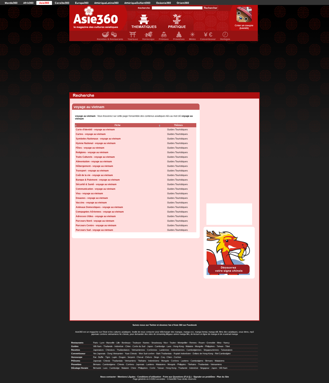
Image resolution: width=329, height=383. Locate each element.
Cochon (177, 357)
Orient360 (183, 3)
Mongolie (199, 346)
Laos (169, 346)
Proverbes (179, 39)
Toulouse (137, 343)
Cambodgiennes (194, 350)
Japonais (97, 361)
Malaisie (189, 346)
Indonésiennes (178, 350)
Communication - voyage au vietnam (95, 189)
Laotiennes (164, 350)
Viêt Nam (97, 346)
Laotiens (185, 361)
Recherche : (144, 8)
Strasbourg (156, 343)
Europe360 (82, 3)
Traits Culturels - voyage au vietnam (95, 157)
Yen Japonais (99, 353)
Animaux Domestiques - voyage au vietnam (99, 207)
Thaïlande (108, 346)
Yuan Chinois (131, 353)
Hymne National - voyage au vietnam (96, 143)
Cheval (140, 357)
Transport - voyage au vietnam (92, 170)
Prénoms (164, 39)
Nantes (146, 343)
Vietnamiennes (138, 350)
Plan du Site (223, 377)
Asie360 (44, 3)
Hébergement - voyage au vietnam (94, 166)
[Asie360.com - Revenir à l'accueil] (98, 18)
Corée (152, 368)
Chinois (106, 361)
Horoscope (148, 39)
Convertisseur (208, 39)
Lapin (114, 357)
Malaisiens (219, 361)
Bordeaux (126, 343)
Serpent (131, 357)
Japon (150, 346)
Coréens (175, 361)
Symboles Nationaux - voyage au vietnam (98, 138)
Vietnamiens (130, 361)
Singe (156, 357)
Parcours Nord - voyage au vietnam (95, 221)
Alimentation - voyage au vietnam (94, 161)
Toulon (173, 343)
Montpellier (183, 343)
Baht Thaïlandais (164, 353)
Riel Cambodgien (223, 353)
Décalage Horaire (79, 368)
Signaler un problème (204, 377)
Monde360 (11, 3)
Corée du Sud (139, 346)
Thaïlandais (117, 361)
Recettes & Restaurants (110, 39)
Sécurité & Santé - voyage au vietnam (96, 184)
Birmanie (97, 368)
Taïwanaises (226, 350)
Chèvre (148, 357)
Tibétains (142, 361)
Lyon (102, 343)
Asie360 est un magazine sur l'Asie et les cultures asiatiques (103, 332)
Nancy (227, 343)
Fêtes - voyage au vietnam (90, 148)
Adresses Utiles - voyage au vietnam (96, 216)
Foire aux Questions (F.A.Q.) (177, 377)
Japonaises (98, 350)
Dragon (122, 357)
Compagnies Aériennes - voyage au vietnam (100, 211)
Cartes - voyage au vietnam (91, 134)
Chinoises (110, 350)
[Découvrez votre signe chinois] (229, 274)
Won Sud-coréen (146, 353)
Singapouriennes (211, 350)
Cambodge (160, 346)
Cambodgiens (197, 361)
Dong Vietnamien (115, 353)
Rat (94, 357)
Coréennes (152, 350)
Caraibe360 (62, 3)
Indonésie (118, 346)
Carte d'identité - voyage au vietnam (95, 129)
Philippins (181, 364)
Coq (163, 357)
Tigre (107, 357)
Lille (118, 343)
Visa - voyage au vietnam (89, 193)
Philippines (210, 346)
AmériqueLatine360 (106, 3)
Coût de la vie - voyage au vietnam (94, 175)
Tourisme (133, 39)
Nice (166, 343)
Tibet (227, 346)
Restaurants (77, 343)
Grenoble (211, 343)
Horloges (225, 39)
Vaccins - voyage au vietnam (91, 202)
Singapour (204, 368)
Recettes (75, 350)
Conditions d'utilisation (149, 377)
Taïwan (220, 346)
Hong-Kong (178, 346)
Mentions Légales (126, 377)
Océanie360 (163, 3)
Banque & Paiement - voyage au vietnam (98, 179)
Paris (95, 343)
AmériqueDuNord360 (137, 3)
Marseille (110, 343)
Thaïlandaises (123, 350)
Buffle (100, 357)
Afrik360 (28, 3)
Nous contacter (108, 377)
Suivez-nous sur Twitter (144, 325)
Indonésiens (153, 361)
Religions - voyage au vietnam (92, 152)
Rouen (202, 343)
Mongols (165, 361)
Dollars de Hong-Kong (203, 353)
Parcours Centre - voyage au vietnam (96, 225)
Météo (192, 39)
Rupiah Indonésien (182, 353)
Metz (219, 343)
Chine (128, 346)
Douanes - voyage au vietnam (92, 198)
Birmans (209, 361)
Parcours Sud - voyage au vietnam (94, 230)
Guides (74, 346)
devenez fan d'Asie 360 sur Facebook (178, 325)
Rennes (193, 343)
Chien (169, 357)
